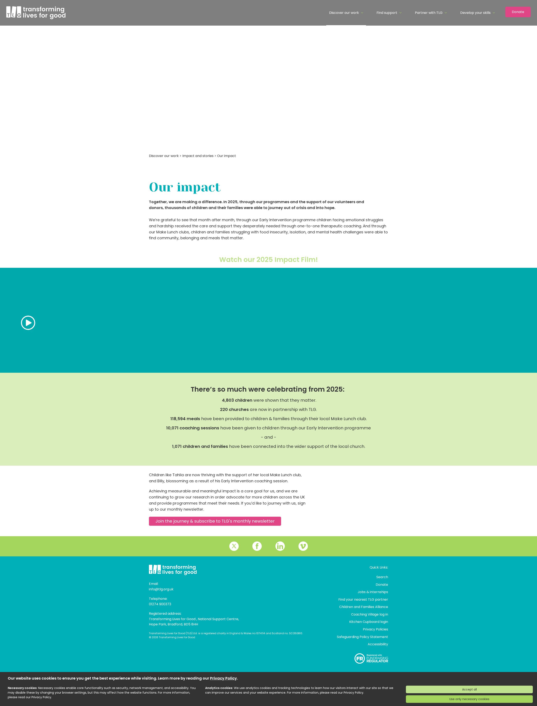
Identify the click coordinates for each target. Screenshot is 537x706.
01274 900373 (160, 604)
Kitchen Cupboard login (368, 621)
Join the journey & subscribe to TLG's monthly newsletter (215, 521)
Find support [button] (387, 12)
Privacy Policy (223, 678)
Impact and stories (198, 155)
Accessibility (378, 644)
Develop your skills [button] (475, 12)
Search (382, 577)
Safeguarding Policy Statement (362, 636)
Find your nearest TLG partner (363, 599)
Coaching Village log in (369, 614)
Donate (518, 11)
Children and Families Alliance (363, 606)
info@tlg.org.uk (161, 589)
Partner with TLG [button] (429, 12)
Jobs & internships (373, 592)
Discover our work (164, 155)
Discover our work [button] (344, 12)
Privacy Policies (375, 629)
